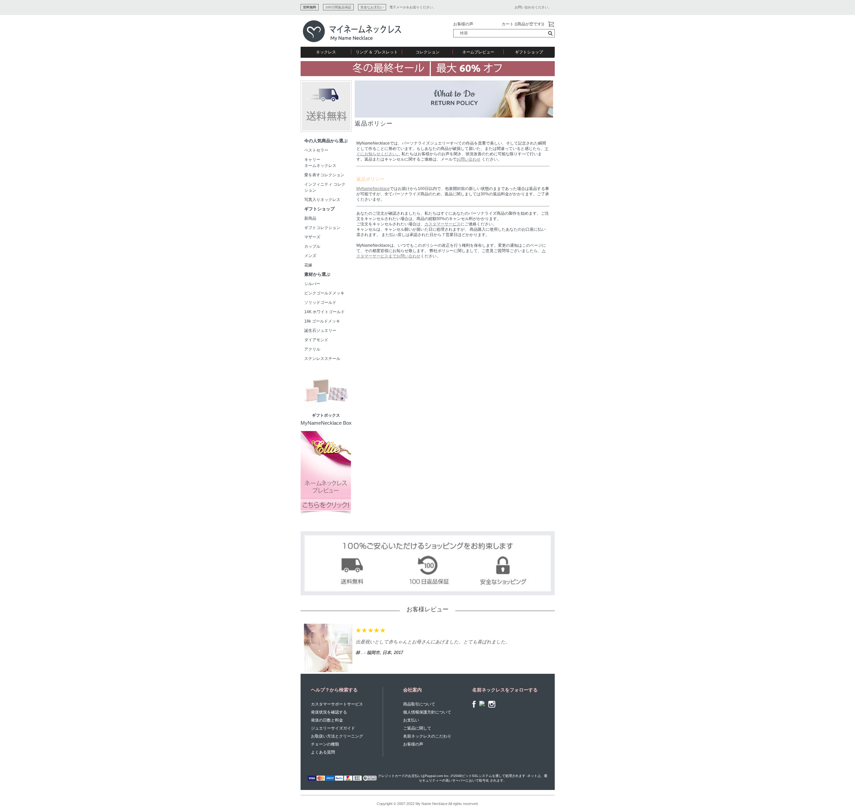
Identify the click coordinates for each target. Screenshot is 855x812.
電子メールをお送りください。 (412, 7)
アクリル (312, 349)
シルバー (312, 283)
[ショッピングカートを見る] (551, 24)
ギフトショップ (529, 52)
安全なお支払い (372, 7)
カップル (312, 246)
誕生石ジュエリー (320, 330)
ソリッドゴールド (320, 302)
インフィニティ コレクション (324, 187)
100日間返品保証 (338, 7)
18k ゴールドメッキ (324, 321)
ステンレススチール (322, 358)
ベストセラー (316, 150)
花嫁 (308, 265)
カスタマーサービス (442, 224)
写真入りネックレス (322, 199)
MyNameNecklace (373, 188)
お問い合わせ (469, 159)
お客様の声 (463, 24)
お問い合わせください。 (533, 7)
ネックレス (326, 52)
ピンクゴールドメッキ (324, 293)
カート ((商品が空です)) (523, 24)
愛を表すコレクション (324, 175)
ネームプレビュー (478, 52)
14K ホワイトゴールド (324, 312)
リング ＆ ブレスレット (377, 52)
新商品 (310, 218)
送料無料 (309, 7)
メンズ (310, 255)
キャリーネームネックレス (320, 162)
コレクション (427, 52)
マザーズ (312, 237)
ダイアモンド (316, 340)
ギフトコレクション (322, 227)
